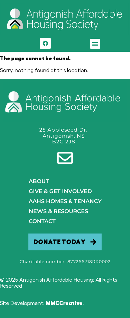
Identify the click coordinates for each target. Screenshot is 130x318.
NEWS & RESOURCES (58, 211)
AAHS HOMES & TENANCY (65, 201)
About (39, 181)
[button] (95, 44)
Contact (42, 221)
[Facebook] (45, 43)
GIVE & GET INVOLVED (60, 191)
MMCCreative (64, 303)
